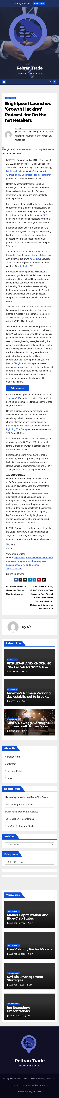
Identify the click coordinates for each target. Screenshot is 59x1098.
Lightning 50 (39, 215)
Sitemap (9, 778)
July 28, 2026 (16, 1016)
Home (12, 1085)
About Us (20, 1085)
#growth (49, 131)
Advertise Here (12, 757)
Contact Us (10, 764)
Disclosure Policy (13, 771)
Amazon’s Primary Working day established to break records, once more (29, 696)
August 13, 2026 (17, 954)
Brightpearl (11, 171)
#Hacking (19, 136)
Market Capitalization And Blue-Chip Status (26, 797)
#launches (31, 136)
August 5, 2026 (17, 985)
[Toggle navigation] (28, 82)
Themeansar (50, 1079)
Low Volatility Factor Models (19, 804)
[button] (50, 82)
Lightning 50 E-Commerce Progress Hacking (28, 175)
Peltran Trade (30, 68)
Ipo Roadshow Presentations (19, 819)
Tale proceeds (17, 388)
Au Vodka (34, 259)
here (19, 255)
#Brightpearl (38, 131)
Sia (19, 128)
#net (39, 136)
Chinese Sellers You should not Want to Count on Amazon (16, 590)
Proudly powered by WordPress (16, 1079)
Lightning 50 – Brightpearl (18, 429)
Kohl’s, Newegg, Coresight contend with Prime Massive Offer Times (29, 726)
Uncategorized (13, 911)
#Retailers (20, 140)
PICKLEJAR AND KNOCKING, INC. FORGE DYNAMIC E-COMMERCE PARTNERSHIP (29, 666)
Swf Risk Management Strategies (21, 812)
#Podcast (46, 136)
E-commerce (10, 98)
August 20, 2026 (17, 923)
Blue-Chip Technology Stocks (19, 826)
